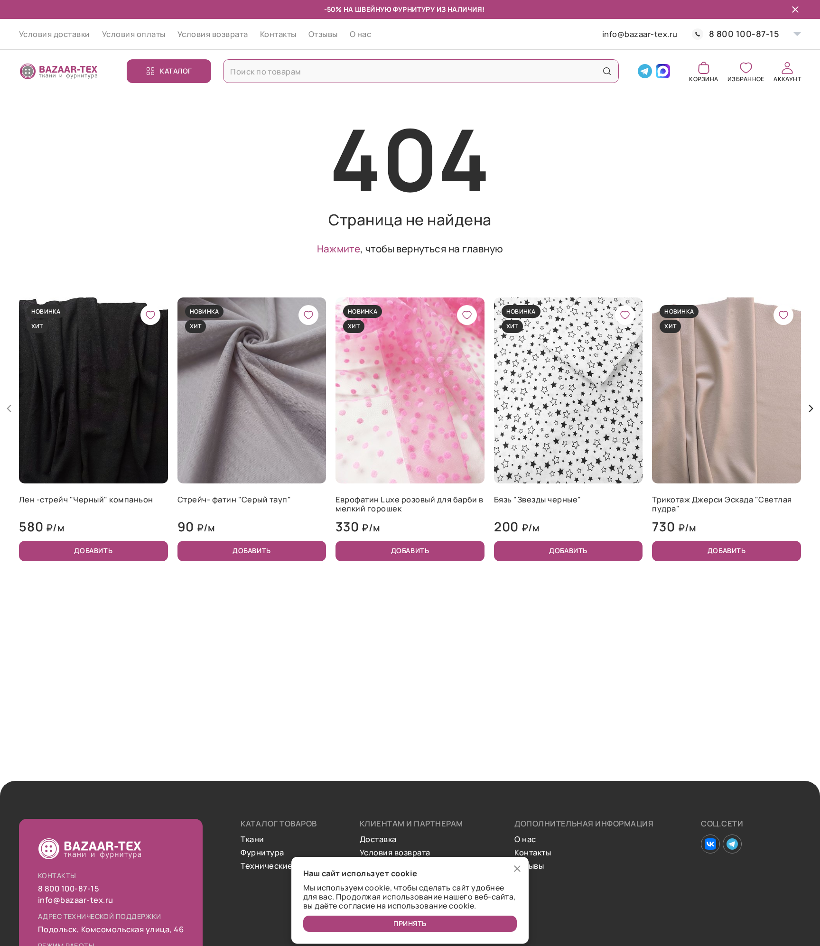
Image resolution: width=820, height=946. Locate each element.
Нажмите (338, 248)
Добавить (93, 550)
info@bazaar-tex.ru (640, 34)
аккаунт (787, 78)
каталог (176, 70)
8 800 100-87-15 (744, 33)
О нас (360, 33)
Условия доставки (54, 33)
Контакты (278, 33)
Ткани (252, 839)
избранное (745, 78)
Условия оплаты (134, 33)
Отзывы (323, 33)
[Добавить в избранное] (150, 315)
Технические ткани (279, 866)
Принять (410, 923)
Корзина (703, 78)
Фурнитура (262, 852)
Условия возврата (212, 33)
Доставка (378, 839)
